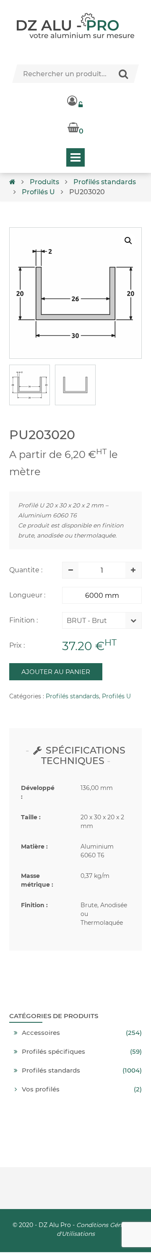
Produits (44, 182)
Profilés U (38, 192)
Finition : (23, 620)
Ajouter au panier (55, 672)
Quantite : (25, 570)
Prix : (17, 645)
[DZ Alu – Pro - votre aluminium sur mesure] (75, 25)
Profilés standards (104, 182)
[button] (128, 240)
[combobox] (96, 622)
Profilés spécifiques (53, 1051)
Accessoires (41, 1033)
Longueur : (27, 595)
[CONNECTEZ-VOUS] (75, 100)
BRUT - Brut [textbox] (87, 621)
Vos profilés (41, 1089)
